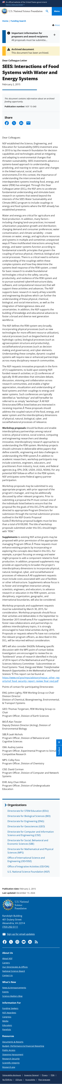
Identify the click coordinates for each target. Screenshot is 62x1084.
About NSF (7, 958)
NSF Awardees (9, 1012)
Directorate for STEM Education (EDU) (28, 810)
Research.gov (8, 1067)
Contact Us (7, 975)
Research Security (11, 1058)
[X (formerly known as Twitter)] (11, 942)
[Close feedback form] (59, 742)
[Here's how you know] (31, 3)
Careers (6, 962)
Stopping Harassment (12, 1054)
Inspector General (31, 1075)
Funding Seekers (10, 1008)
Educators (7, 1025)
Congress (6, 1016)
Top (57, 877)
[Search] (47, 11)
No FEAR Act (7, 1079)
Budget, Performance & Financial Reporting (23, 1046)
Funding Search (18, 21)
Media (5, 1021)
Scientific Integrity (11, 1062)
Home (5, 21)
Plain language (44, 1079)
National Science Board (13, 971)
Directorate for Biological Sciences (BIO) (28, 816)
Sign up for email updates (21, 934)
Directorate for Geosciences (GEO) (26, 826)
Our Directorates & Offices (15, 967)
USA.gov (18, 1079)
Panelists (6, 1029)
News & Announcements (14, 987)
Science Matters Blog (12, 996)
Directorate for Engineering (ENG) (25, 821)
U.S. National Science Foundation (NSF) (28, 871)
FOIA (53, 1075)
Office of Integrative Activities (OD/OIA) (28, 866)
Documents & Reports (12, 1041)
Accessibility (30, 1079)
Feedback (59, 751)
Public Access (8, 1050)
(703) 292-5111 (10, 926)
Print (57, 25)
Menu (57, 11)
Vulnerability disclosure (11, 1075)
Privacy (45, 1075)
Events (5, 991)
